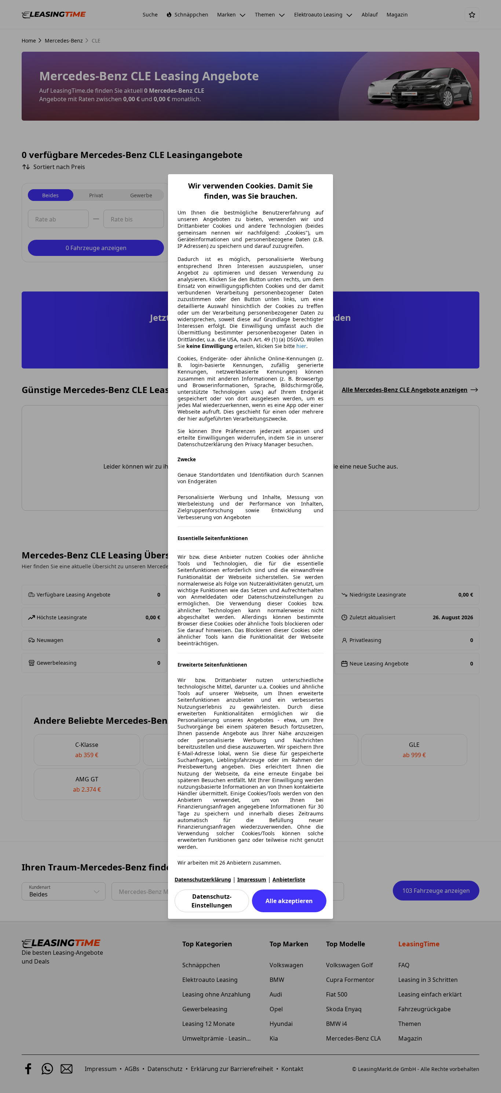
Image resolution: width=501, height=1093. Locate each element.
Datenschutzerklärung (203, 879)
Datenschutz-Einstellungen (211, 900)
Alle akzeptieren (289, 901)
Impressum (251, 879)
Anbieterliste (289, 879)
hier (301, 346)
